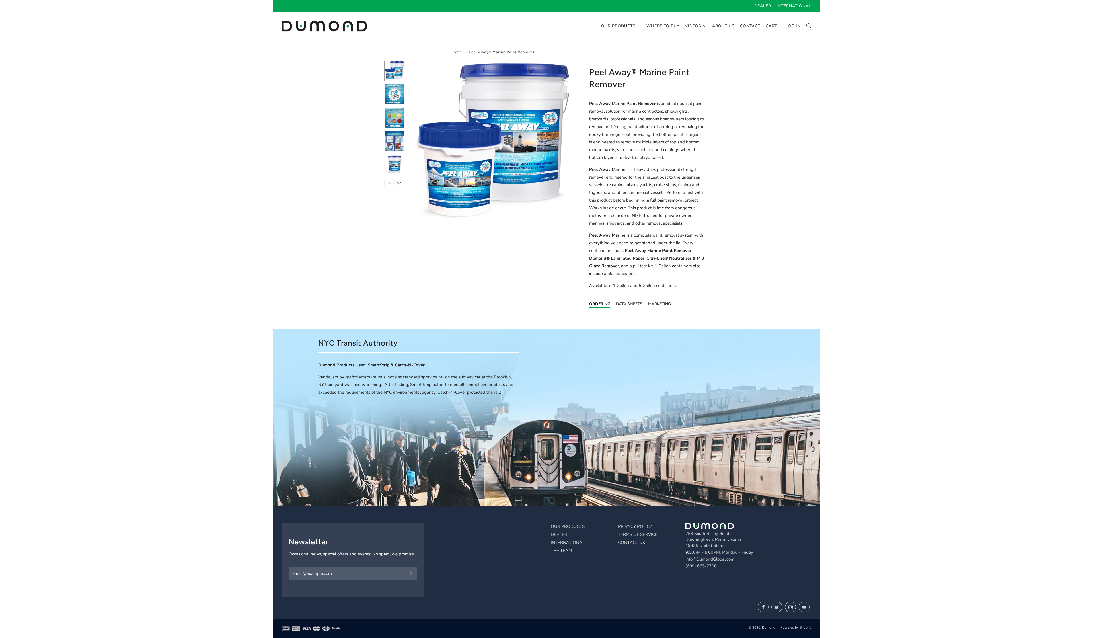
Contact (750, 26)
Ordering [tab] (599, 304)
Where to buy (662, 26)
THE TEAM (561, 550)
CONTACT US (631, 542)
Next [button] (399, 183)
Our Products (618, 26)
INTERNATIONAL (568, 542)
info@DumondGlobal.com (709, 559)
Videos (693, 26)
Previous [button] (389, 183)
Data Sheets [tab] (629, 304)
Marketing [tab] (659, 304)
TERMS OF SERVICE (638, 534)
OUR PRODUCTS (568, 526)
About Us (723, 26)
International (793, 6)
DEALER (559, 534)
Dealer (762, 6)
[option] (492, 140)
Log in (793, 26)
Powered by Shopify (795, 627)
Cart (771, 26)
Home (456, 52)
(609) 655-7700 (701, 566)
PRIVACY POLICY (635, 526)
